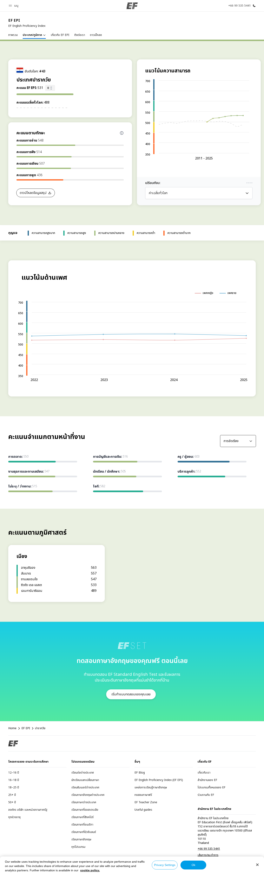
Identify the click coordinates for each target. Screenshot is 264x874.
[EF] (132, 5)
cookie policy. (90, 870)
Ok (193, 865)
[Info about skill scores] (122, 133)
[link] (26, 23)
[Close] (257, 864)
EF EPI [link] (25, 728)
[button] (14, 5)
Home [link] (12, 728)
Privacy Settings (164, 865)
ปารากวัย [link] (40, 728)
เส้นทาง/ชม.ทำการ (208, 855)
